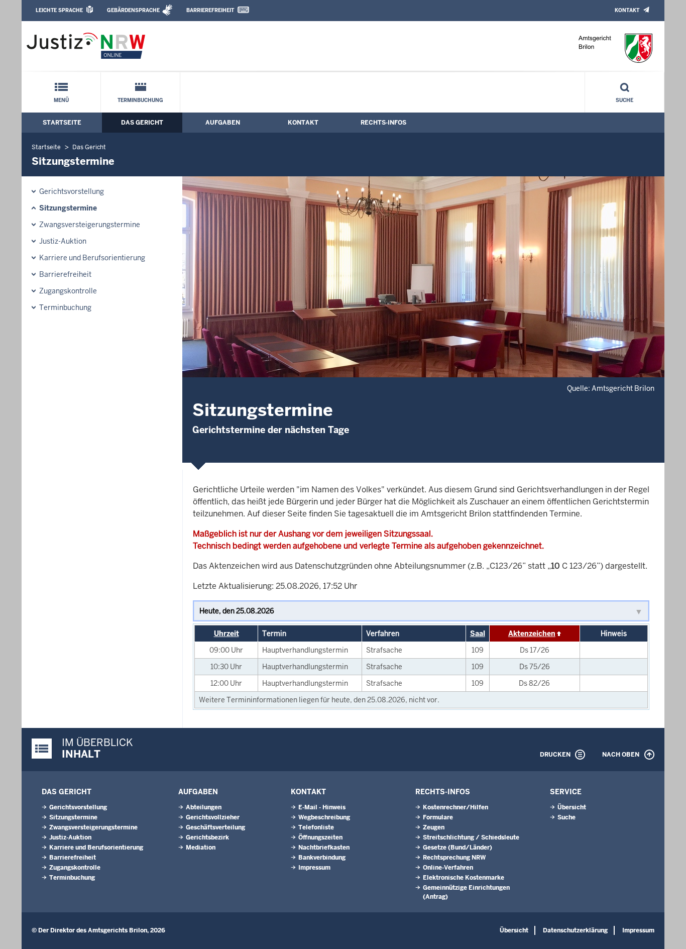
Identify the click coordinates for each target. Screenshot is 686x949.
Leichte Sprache (59, 10)
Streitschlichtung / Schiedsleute (471, 837)
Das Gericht (142, 123)
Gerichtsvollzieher (213, 817)
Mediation (200, 847)
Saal (477, 633)
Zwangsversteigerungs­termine (89, 224)
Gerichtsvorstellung (71, 191)
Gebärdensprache (133, 10)
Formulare (438, 817)
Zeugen (433, 827)
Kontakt (627, 10)
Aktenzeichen (531, 633)
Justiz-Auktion (62, 241)
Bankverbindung (322, 858)
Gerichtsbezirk (207, 837)
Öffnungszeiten (320, 837)
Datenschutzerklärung (575, 930)
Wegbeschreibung (324, 817)
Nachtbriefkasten (324, 847)
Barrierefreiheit (210, 10)
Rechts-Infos (383, 123)
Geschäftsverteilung (215, 827)
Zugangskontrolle (68, 290)
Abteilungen (203, 807)
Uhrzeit (226, 633)
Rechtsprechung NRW (454, 858)
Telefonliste (316, 827)
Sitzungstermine (68, 208)
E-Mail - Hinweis (322, 807)
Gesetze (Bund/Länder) (457, 847)
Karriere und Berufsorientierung (92, 257)
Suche (624, 100)
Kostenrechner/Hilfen (455, 807)
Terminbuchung (140, 100)
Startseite (62, 123)
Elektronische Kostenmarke (463, 878)
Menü (61, 100)
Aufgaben (222, 123)
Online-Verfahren (448, 868)
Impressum (314, 868)
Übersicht (571, 807)
